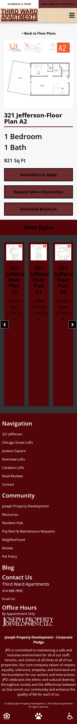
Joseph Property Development (25, 506)
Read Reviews (12, 476)
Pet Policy (9, 556)
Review (7, 548)
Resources (10, 514)
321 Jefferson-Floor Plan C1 (18, 280)
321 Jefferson (12, 434)
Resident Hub (12, 523)
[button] (38, 209)
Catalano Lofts (13, 467)
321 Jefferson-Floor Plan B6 (43, 280)
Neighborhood (13, 539)
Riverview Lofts (13, 459)
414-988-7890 (12, 591)
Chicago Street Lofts (17, 442)
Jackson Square (14, 451)
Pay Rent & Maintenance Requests (28, 531)
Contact (8, 484)
